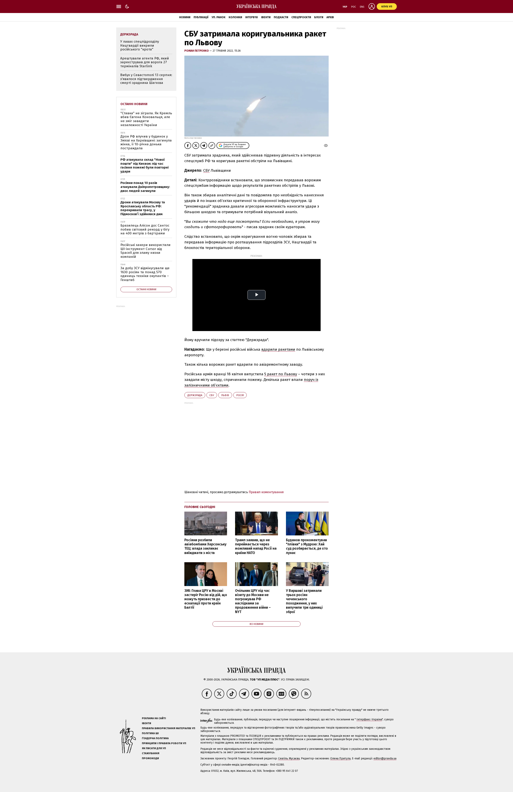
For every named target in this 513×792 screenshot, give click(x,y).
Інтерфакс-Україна (369, 719)
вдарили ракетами (278, 349)
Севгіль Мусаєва (289, 758)
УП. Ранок (218, 17)
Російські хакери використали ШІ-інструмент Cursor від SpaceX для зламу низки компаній (145, 251)
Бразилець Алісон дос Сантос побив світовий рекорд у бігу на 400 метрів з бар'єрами (144, 229)
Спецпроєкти (301, 17)
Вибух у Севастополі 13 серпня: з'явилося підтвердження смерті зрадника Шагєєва (146, 79)
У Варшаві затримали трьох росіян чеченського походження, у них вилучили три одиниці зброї (304, 601)
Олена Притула (340, 758)
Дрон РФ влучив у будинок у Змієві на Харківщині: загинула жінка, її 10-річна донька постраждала (146, 142)
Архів (330, 17)
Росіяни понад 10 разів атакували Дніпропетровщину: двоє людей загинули (145, 187)
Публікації (201, 17)
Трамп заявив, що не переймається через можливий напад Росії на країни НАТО (256, 546)
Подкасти (281, 17)
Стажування (150, 753)
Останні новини (133, 104)
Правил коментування (266, 492)
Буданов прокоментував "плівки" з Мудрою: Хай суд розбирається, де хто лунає (307, 546)
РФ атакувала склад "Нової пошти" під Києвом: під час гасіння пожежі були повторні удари (144, 166)
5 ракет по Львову (280, 374)
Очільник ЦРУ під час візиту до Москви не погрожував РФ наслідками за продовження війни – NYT (253, 601)
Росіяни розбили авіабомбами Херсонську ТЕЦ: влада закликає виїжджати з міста (205, 546)
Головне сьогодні (199, 507)
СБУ (206, 170)
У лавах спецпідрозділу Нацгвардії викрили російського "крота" (139, 45)
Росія (240, 395)
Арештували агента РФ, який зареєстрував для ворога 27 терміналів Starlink (144, 62)
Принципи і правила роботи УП (164, 743)
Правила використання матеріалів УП (168, 728)
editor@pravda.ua (385, 758)
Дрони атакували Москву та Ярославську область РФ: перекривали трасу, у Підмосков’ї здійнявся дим (142, 208)
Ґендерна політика (155, 738)
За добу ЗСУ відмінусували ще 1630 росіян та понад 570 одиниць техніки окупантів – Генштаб (145, 274)
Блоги (318, 17)
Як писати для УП (154, 748)
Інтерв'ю (251, 17)
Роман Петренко (196, 50)
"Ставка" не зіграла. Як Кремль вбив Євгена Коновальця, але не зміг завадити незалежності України (146, 119)
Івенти (266, 17)
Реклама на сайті (154, 718)
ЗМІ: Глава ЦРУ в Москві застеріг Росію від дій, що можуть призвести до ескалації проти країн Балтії (205, 599)
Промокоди (150, 758)
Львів (225, 395)
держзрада (194, 395)
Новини (184, 17)
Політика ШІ (150, 733)
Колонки (235, 17)
